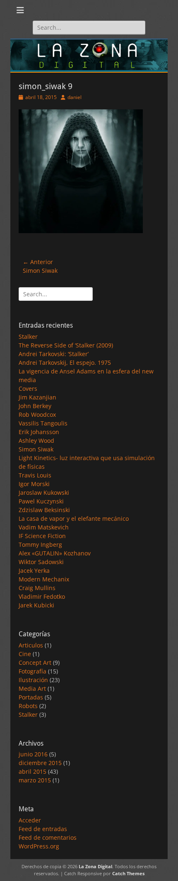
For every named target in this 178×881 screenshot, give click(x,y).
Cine (25, 654)
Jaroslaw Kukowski (44, 492)
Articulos (31, 645)
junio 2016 (33, 754)
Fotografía (32, 671)
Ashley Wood (36, 440)
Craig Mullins (37, 588)
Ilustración (33, 680)
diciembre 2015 (40, 763)
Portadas (31, 697)
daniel (74, 97)
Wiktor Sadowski (41, 562)
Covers (28, 388)
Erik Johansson (39, 432)
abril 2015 (32, 771)
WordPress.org (39, 846)
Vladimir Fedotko (42, 596)
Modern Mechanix (44, 579)
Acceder (30, 820)
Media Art (32, 688)
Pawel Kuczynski (41, 501)
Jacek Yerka (34, 570)
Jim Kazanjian (37, 397)
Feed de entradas (43, 829)
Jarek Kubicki (36, 605)
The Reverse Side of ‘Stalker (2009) (66, 345)
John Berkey (35, 406)
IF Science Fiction (42, 536)
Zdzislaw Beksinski (44, 510)
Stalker (28, 336)
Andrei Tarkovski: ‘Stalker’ (54, 354)
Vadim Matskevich (44, 527)
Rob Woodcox (37, 414)
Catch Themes (128, 873)
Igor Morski (34, 484)
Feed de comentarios (48, 837)
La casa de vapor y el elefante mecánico (74, 518)
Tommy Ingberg (40, 544)
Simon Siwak (36, 449)
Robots (28, 706)
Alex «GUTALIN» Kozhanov (55, 553)
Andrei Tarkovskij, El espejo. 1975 (65, 362)
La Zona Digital (95, 866)
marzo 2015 (35, 780)
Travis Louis (35, 475)
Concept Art (35, 662)
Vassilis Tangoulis (43, 423)
